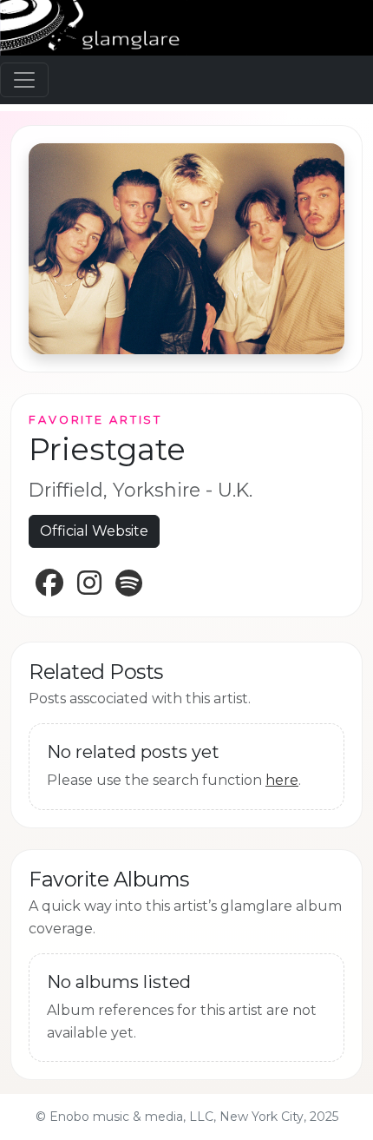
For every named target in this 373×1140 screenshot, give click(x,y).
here (281, 780)
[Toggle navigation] (24, 80)
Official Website (94, 531)
